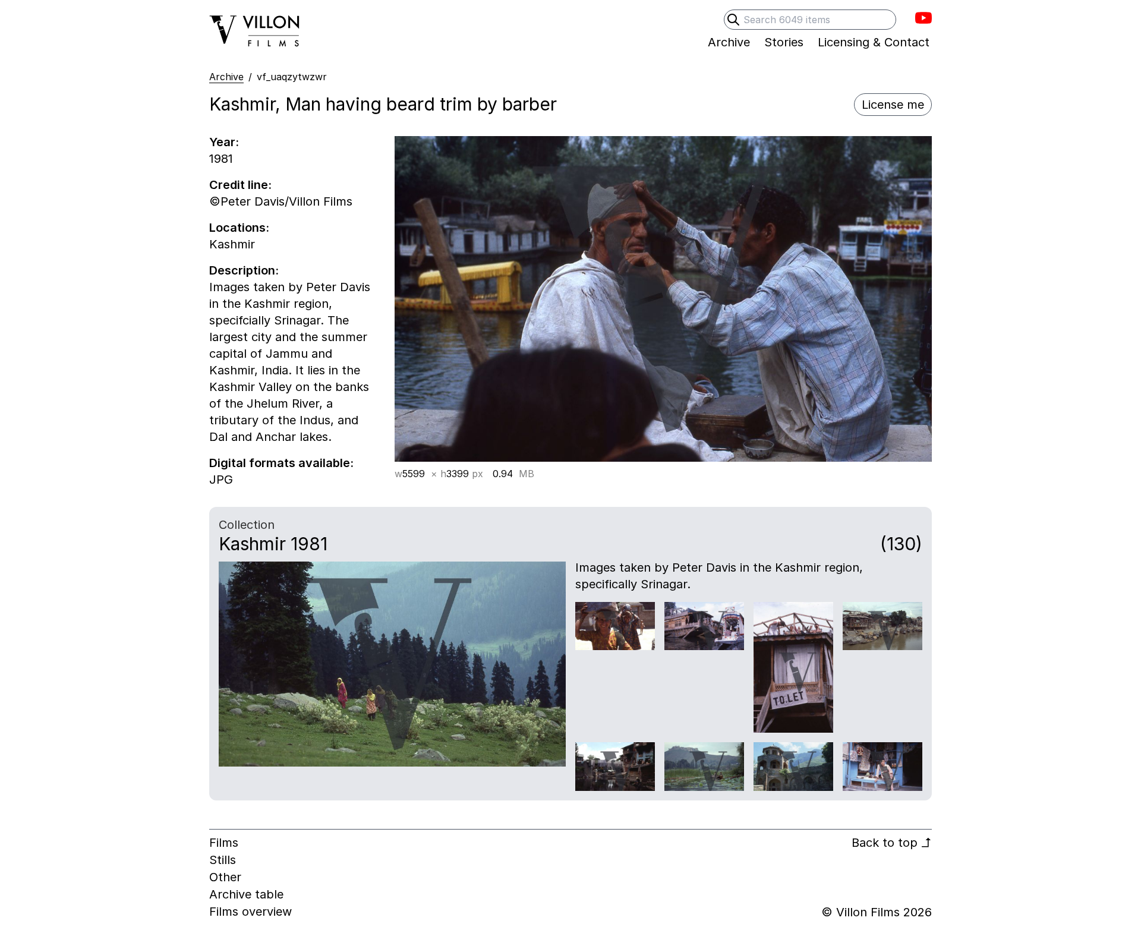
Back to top (892, 843)
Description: (244, 270)
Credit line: (240, 185)
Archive (226, 77)
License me (893, 104)
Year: (224, 142)
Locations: (239, 227)
